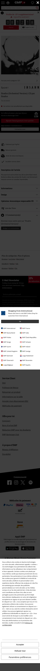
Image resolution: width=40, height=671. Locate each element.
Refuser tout (20, 651)
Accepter (20, 644)
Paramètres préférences (20, 657)
